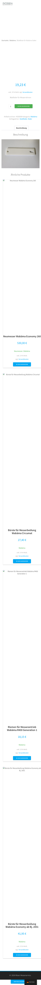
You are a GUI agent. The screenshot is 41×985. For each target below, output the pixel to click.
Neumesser (18, 351)
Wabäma (13, 40)
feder (30, 119)
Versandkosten (27, 92)
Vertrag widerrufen (20, 981)
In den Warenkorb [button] (22, 364)
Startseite (4, 40)
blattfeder (23, 119)
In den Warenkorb (24, 106)
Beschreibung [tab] (21, 128)
